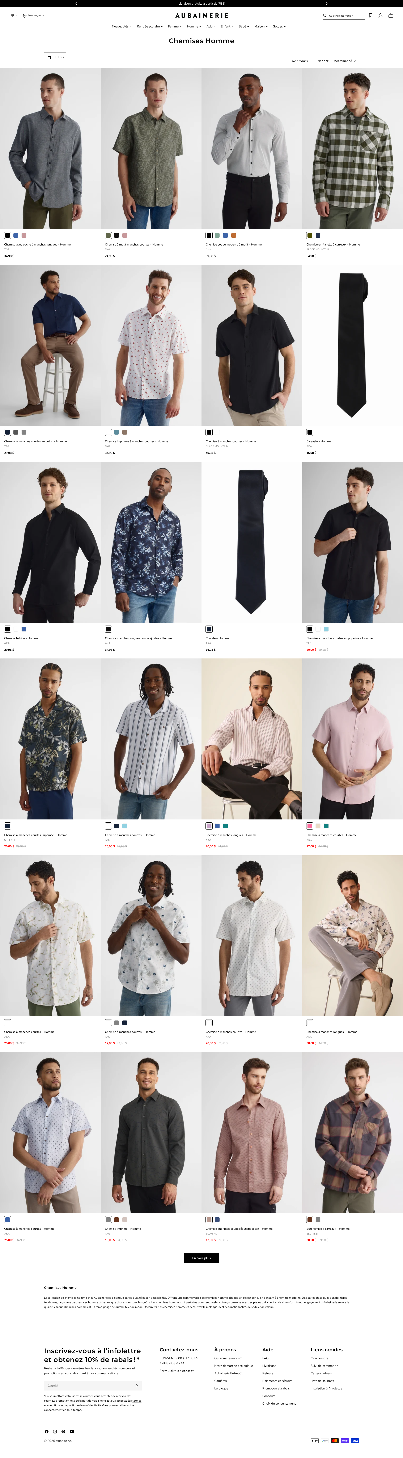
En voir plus (201, 1258)
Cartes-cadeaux (322, 1373)
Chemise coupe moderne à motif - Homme (234, 245)
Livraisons (269, 1366)
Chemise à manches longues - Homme (231, 835)
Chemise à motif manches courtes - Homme (134, 245)
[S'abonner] (137, 1385)
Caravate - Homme (318, 441)
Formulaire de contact (177, 1371)
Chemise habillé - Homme (21, 638)
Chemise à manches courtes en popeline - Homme (339, 638)
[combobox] (347, 15)
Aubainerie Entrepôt (228, 1373)
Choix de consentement (279, 1403)
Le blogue (221, 1388)
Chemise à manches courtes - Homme (231, 441)
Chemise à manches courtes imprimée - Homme (35, 835)
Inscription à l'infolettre (326, 1388)
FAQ (265, 1358)
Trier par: (322, 61)
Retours (267, 1373)
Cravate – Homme (217, 638)
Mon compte (319, 1358)
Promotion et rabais (276, 1388)
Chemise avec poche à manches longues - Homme (37, 245)
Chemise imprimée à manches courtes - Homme (136, 441)
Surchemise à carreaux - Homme (327, 1229)
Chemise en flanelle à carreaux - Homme (333, 245)
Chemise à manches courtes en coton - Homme (35, 441)
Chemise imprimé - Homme (123, 1229)
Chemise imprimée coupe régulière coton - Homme (239, 1229)
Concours (268, 1396)
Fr (12, 15)
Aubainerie (63, 1441)
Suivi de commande (324, 1366)
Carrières (220, 1381)
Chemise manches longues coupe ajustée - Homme (138, 638)
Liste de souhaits (322, 1381)
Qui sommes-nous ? (228, 1358)
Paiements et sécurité (277, 1381)
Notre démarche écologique (233, 1366)
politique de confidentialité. (84, 1405)
